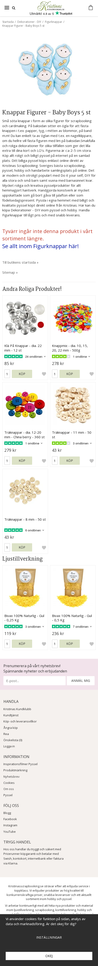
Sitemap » (10, 272)
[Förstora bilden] (49, 70)
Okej (49, 956)
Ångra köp (10, 728)
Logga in (9, 746)
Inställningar (49, 937)
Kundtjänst (10, 715)
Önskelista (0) (12, 740)
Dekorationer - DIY (29, 22)
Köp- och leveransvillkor (20, 721)
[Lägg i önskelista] (44, 373)
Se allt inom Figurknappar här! (40, 246)
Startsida (8, 22)
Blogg (7, 813)
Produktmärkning (15, 770)
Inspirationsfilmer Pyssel (20, 764)
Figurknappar (53, 22)
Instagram (10, 825)
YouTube (9, 832)
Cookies (9, 783)
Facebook (10, 819)
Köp (22, 374)
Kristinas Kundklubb (17, 709)
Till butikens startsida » (20, 262)
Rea (6, 734)
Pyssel (8, 795)
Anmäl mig (80, 680)
